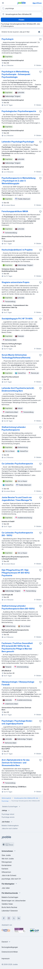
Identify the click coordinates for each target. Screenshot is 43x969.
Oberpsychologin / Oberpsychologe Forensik (18, 683)
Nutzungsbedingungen (10, 947)
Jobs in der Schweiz (9, 875)
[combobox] (6, 942)
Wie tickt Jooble (8, 859)
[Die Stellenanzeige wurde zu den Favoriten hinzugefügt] (40, 39)
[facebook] (4, 918)
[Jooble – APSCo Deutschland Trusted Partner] (6, 930)
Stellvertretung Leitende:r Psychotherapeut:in (14, 428)
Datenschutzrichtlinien (10, 952)
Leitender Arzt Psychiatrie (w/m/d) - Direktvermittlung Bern (18, 389)
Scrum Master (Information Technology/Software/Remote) (16, 356)
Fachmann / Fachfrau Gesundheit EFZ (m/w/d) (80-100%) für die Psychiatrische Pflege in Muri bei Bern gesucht (17, 647)
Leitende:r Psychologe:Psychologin (18, 142)
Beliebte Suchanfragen (10, 806)
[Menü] (3, 3)
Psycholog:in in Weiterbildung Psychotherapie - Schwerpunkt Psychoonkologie (16, 74)
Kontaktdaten (6, 865)
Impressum (6, 958)
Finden (21, 20)
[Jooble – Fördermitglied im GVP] (34, 930)
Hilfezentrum (6, 872)
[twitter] (14, 918)
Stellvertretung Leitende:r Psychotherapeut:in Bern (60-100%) (18, 607)
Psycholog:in (7, 39)
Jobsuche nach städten (10, 828)
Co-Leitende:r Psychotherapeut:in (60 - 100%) (17, 534)
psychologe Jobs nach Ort (11, 879)
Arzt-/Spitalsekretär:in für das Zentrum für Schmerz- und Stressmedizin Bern (16, 762)
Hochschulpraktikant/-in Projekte (17, 250)
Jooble (15, 964)
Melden (38, 65)
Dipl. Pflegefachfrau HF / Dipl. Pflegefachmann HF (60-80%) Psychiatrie (16, 573)
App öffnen (37, 3)
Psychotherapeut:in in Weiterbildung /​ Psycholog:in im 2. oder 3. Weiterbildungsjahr (18, 181)
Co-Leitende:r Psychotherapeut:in (17, 464)
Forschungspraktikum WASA (15, 211)
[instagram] (9, 918)
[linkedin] (19, 918)
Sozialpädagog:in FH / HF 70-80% (17, 319)
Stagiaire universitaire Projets (15, 282)
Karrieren (5, 869)
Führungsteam (7, 862)
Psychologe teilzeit (8, 814)
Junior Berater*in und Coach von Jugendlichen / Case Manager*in (17, 498)
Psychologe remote (8, 817)
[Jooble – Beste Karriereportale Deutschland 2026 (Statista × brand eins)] (20, 930)
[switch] (39, 32)
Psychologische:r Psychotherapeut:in (19, 111)
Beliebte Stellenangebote (10, 825)
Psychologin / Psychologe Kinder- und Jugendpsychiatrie (17, 722)
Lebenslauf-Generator (10, 911)
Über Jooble (6, 855)
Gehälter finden (7, 904)
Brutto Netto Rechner (9, 907)
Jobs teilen (6, 888)
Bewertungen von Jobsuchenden (14, 901)
